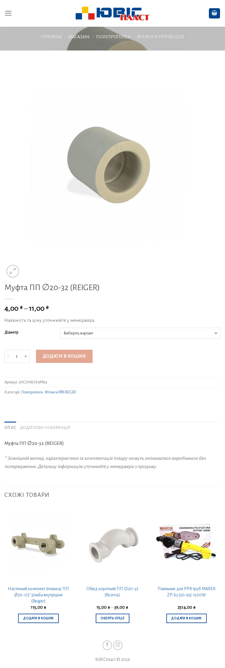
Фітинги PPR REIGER (160, 37)
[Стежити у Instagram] (118, 645)
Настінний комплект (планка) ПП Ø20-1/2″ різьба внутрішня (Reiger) (38, 594)
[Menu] (8, 13)
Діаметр (11, 332)
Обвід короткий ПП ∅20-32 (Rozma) (112, 591)
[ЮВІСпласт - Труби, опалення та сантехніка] (112, 13)
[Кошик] (214, 13)
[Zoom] (12, 271)
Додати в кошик (64, 356)
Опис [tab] (10, 428)
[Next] (220, 570)
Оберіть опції (112, 618)
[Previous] (4, 570)
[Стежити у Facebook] (107, 645)
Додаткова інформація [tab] (45, 428)
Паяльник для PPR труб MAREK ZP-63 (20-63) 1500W (187, 591)
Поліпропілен (113, 37)
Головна (51, 37)
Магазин (79, 37)
